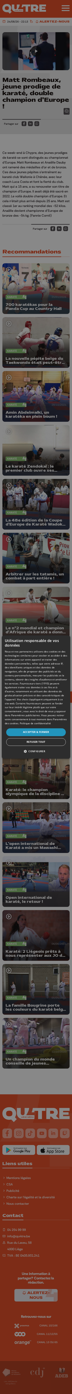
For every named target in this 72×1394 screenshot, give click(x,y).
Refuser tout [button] (36, 742)
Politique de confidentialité (35, 723)
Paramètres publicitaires (25, 715)
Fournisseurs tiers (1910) (34, 683)
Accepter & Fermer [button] (36, 732)
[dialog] (36, 697)
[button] (36, 751)
